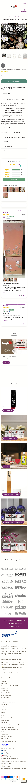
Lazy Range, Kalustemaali (7, 727)
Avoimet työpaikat (6, 706)
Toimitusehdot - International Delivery (10, 685)
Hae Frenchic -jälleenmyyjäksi (8, 692)
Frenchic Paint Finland (11, 773)
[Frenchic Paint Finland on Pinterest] (11, 672)
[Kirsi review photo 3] (8, 280)
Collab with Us (5, 697)
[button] (4, 71)
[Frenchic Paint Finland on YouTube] (18, 672)
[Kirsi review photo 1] (14, 249)
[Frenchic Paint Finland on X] (16, 672)
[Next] (18, 51)
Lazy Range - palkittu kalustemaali (13, 522)
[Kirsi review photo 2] (4, 280)
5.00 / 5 (18, 164)
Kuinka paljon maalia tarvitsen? (9, 356)
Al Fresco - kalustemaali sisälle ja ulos (10, 724)
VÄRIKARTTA (4, 738)
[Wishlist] (24, 6)
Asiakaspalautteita (5, 704)
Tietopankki (14, 333)
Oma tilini (3, 681)
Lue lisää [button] (6, 320)
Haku (2, 715)
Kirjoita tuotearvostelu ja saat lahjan (14, 137)
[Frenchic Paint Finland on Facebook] (4, 672)
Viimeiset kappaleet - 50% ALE (9, 741)
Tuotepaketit (4, 734)
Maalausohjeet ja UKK (6, 717)
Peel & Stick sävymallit (7, 736)
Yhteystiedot (4, 690)
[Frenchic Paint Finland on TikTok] (13, 672)
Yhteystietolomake (6, 766)
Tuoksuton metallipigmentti (11, 494)
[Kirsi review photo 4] (11, 280)
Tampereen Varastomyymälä (8, 702)
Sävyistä (6, 141)
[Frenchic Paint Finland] (14, 6)
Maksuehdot (4, 688)
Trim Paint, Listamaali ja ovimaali (9, 729)
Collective (3, 709)
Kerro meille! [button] (14, 179)
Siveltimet (6, 466)
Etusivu (9, 16)
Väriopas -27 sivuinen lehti (12, 132)
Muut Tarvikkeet (7, 410)
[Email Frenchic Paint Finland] (2, 672)
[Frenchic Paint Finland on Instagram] (7, 672)
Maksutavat (7, 151)
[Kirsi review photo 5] (15, 280)
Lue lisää (6, 362)
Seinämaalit (6, 550)
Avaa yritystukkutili (6, 695)
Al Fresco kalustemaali (9, 438)
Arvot (2, 699)
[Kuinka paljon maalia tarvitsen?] (14, 346)
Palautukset (4, 683)
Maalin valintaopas (9, 128)
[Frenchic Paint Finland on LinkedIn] (9, 672)
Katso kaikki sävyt (5, 96)
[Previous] (10, 51)
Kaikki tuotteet (17, 16)
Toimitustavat (8, 146)
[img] (6, 214)
